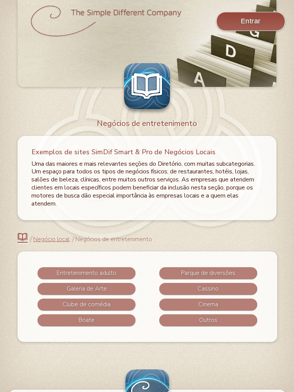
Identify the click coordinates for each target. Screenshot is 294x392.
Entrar (251, 21)
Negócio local (51, 239)
